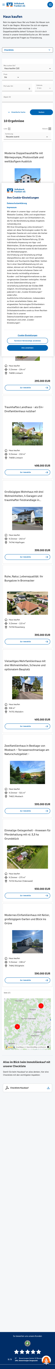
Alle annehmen (27, 348)
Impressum (12, 207)
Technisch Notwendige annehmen (27, 341)
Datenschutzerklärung (17, 203)
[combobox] (27, 49)
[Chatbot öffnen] (46, 1360)
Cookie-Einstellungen (27, 335)
